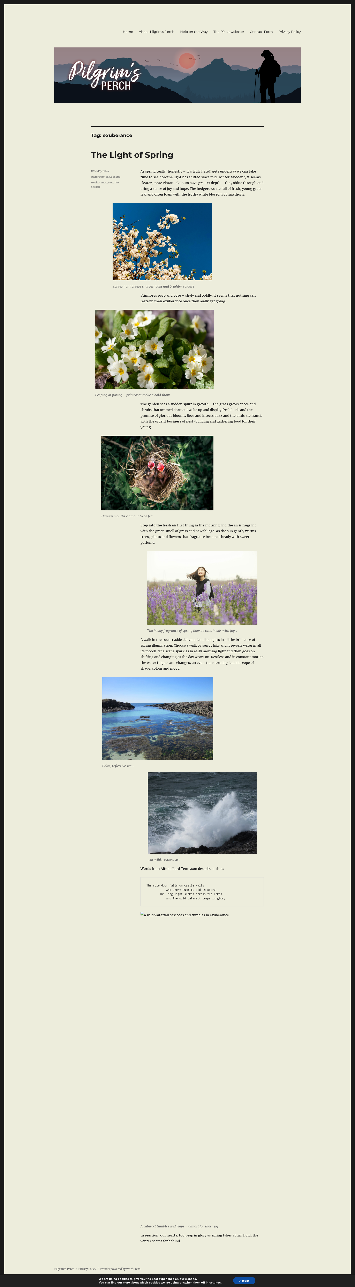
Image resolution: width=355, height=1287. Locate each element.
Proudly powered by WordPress (120, 1269)
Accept (244, 1280)
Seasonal (115, 176)
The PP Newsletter (228, 32)
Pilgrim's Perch (64, 1269)
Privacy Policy (290, 32)
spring (95, 186)
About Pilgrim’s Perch (156, 32)
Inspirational (99, 176)
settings (215, 1282)
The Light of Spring (132, 155)
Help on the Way (194, 32)
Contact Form (261, 32)
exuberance (99, 182)
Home (128, 32)
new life (113, 182)
